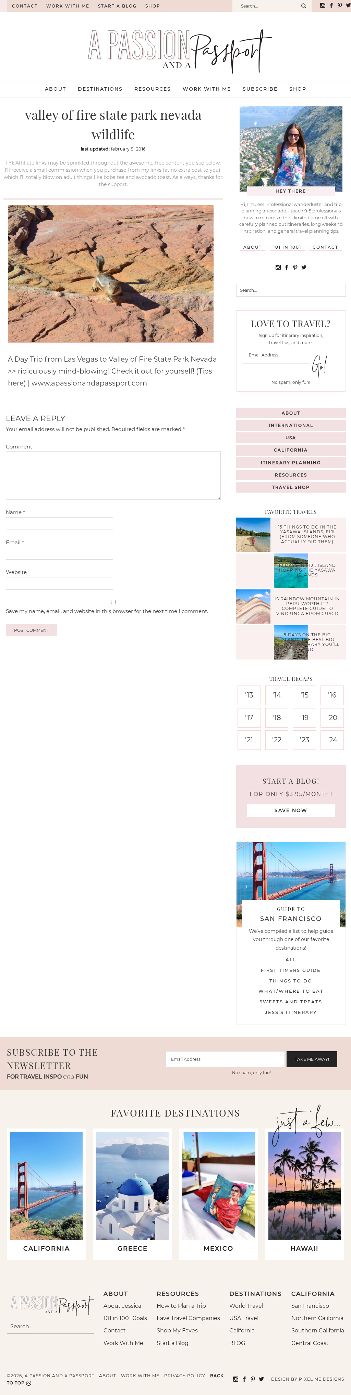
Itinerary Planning (291, 462)
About (252, 247)
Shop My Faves (177, 1330)
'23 (304, 740)
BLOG (237, 1343)
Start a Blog (117, 6)
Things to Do (290, 980)
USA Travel (243, 1318)
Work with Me (67, 6)
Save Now (291, 810)
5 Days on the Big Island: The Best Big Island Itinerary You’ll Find (307, 642)
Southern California (317, 1330)
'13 (249, 695)
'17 (249, 718)
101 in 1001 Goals (125, 1318)
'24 (332, 740)
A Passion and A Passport (175, 44)
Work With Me (123, 1343)
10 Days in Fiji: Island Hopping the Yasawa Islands (307, 570)
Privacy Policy (184, 1375)
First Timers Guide (291, 970)
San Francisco (310, 1306)
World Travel (246, 1306)
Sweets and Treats (290, 1001)
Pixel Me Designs (321, 1379)
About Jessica (122, 1306)
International (291, 425)
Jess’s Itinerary (291, 1012)
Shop (152, 6)
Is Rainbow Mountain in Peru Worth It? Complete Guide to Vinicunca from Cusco (307, 606)
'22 (276, 740)
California (291, 450)
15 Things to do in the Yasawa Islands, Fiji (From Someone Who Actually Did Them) (307, 534)
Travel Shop (291, 487)
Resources (291, 475)
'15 (304, 695)
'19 (304, 718)
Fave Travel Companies (188, 1318)
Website (16, 572)
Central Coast (310, 1343)
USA (291, 437)
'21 (249, 740)
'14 (277, 695)
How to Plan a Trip (181, 1306)
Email (15, 542)
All (291, 959)
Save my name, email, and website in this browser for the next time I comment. (107, 611)
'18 (277, 718)
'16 (332, 695)
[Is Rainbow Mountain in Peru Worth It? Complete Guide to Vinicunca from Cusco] (255, 607)
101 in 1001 (287, 247)
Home (3, 6)
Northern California (317, 1318)
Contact (25, 6)
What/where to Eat (291, 991)
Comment (19, 446)
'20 (332, 718)
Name (15, 512)
